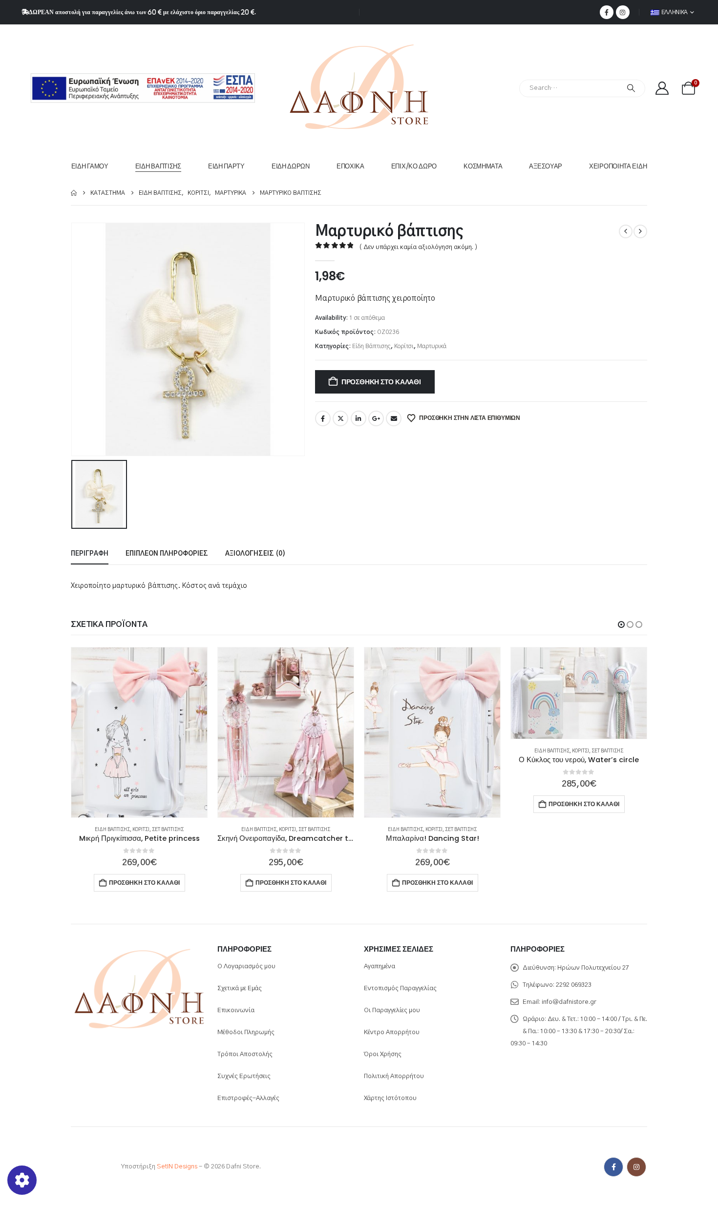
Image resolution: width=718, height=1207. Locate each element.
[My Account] (662, 88)
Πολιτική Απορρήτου (394, 1076)
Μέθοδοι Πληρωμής (246, 1032)
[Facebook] (606, 12)
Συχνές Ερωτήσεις (244, 1076)
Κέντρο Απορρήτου (392, 1032)
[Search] (631, 88)
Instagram (636, 1167)
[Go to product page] (139, 732)
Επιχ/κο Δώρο (414, 166)
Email (393, 418)
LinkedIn (358, 418)
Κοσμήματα (483, 166)
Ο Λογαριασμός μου (246, 966)
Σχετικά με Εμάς (239, 988)
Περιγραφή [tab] (89, 554)
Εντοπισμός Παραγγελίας (400, 988)
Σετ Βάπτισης (168, 829)
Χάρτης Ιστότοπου (390, 1098)
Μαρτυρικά (431, 346)
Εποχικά (350, 166)
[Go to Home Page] (74, 193)
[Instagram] (623, 12)
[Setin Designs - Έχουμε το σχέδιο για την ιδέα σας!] (90, 1167)
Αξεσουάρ (545, 166)
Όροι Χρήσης (382, 1054)
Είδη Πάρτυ (226, 166)
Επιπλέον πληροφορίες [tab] (167, 554)
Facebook (323, 418)
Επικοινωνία (235, 1010)
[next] (640, 231)
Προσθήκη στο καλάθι (381, 382)
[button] (621, 624)
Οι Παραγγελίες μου (392, 1010)
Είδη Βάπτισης (158, 166)
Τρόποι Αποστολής (245, 1054)
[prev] (626, 231)
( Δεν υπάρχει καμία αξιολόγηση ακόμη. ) (418, 247)
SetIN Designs (177, 1167)
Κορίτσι (404, 346)
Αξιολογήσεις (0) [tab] (255, 554)
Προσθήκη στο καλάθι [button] (144, 882)
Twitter (340, 418)
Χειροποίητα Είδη (618, 166)
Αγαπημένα (379, 966)
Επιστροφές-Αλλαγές (248, 1098)
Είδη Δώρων (291, 166)
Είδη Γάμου (89, 166)
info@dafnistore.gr (569, 1002)
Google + (376, 418)
